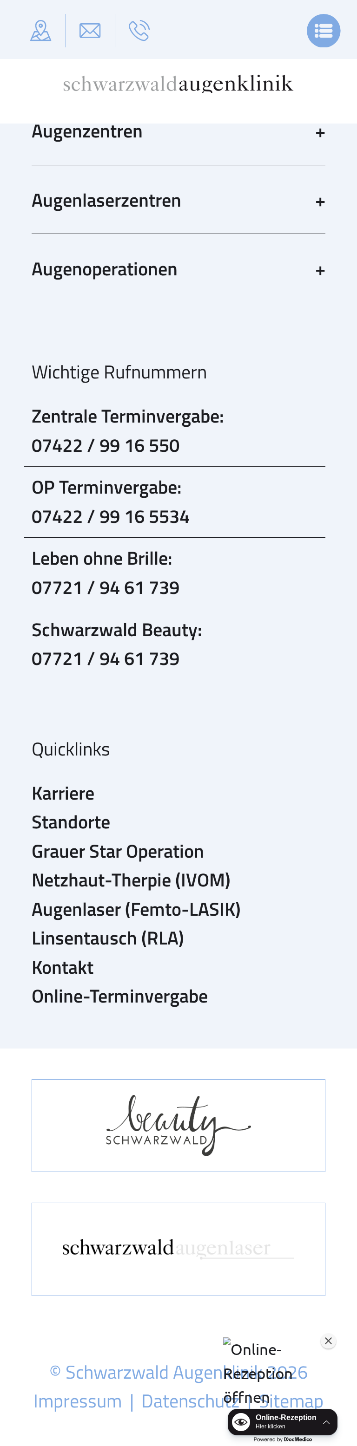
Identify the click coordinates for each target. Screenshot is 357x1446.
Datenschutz (190, 1400)
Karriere (63, 792)
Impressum (77, 1400)
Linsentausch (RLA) (108, 937)
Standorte (71, 821)
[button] (277, 1373)
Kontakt (62, 966)
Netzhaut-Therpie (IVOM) (131, 879)
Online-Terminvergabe (120, 995)
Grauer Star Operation (118, 850)
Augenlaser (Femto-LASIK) (136, 908)
